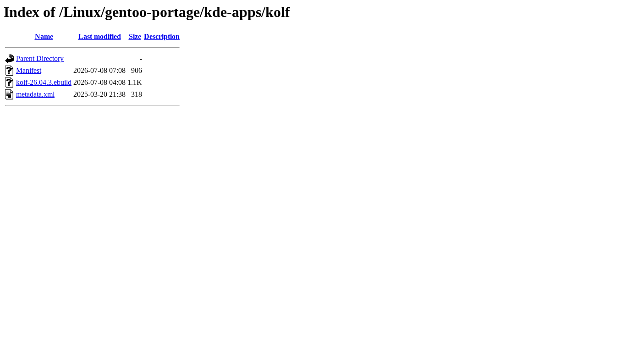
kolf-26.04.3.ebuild (43, 82)
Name (44, 36)
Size (135, 36)
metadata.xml (35, 94)
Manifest (28, 70)
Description (162, 36)
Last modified (99, 36)
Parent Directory (40, 58)
